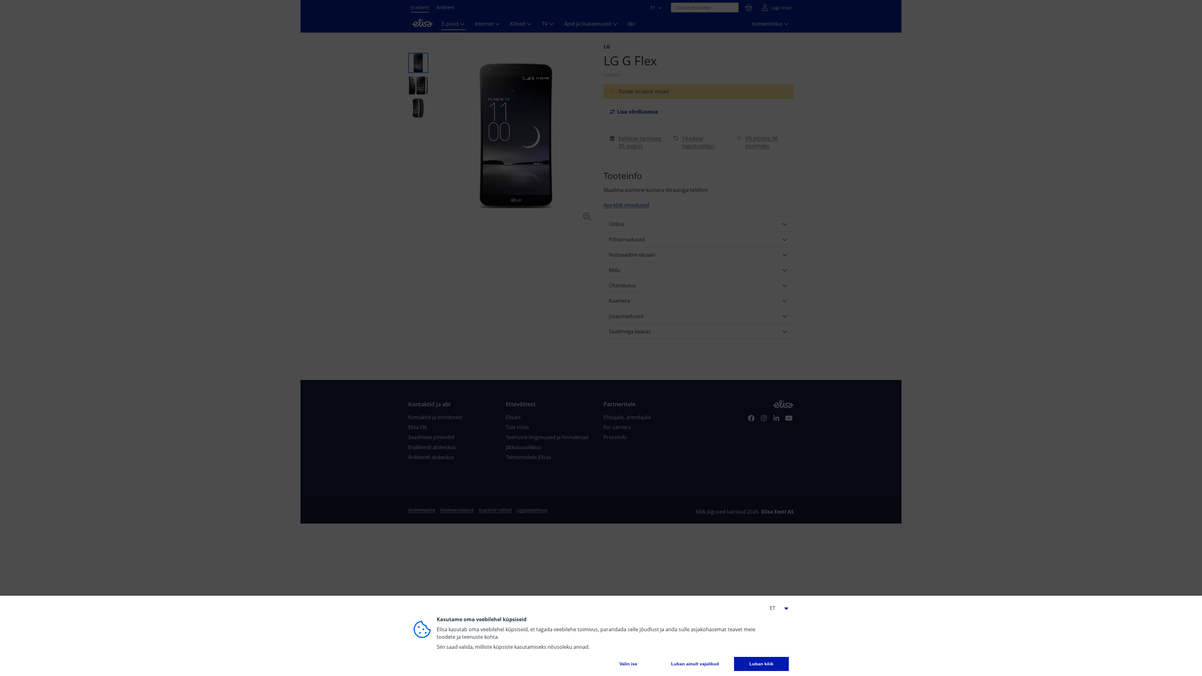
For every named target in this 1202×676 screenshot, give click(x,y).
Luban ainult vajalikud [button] (695, 663)
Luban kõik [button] (761, 663)
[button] (776, 608)
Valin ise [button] (628, 663)
